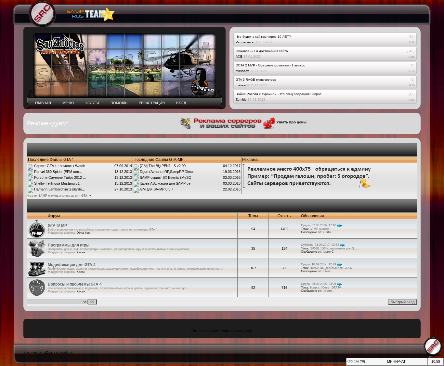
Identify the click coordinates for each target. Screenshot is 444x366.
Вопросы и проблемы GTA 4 (75, 284)
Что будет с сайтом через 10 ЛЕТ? (263, 36)
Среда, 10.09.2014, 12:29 (318, 264)
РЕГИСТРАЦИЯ (152, 103)
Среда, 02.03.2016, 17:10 (318, 225)
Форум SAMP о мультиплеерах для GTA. (57, 195)
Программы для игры (68, 245)
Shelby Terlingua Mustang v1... (58, 183)
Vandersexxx (245, 42)
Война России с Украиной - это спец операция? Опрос (278, 94)
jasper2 (328, 251)
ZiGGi (327, 232)
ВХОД (181, 103)
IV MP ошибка (319, 229)
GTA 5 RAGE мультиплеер (256, 79)
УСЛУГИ (92, 103)
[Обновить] (349, 363)
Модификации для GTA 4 (72, 264)
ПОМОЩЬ (119, 103)
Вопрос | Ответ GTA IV (325, 287)
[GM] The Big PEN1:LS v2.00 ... (164, 166)
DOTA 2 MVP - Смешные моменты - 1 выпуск (270, 65)
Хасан (81, 252)
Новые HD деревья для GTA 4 (331, 268)
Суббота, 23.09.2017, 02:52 (320, 244)
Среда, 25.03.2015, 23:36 (318, 284)
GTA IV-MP (57, 225)
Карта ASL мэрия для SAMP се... (166, 183)
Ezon (326, 271)
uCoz (48, 352)
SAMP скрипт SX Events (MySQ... (167, 177)
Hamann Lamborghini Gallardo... (59, 189)
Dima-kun (83, 232)
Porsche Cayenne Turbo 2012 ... (60, 177)
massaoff (242, 71)
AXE (239, 56)
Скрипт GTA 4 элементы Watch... (61, 166)
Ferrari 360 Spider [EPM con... (58, 172)
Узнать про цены (285, 122)
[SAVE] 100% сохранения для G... (333, 248)
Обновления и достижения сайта (262, 51)
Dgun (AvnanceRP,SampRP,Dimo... (168, 172)
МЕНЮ (68, 103)
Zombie (241, 99)
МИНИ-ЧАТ (396, 361)
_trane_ (328, 290)
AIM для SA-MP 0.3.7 (156, 189)
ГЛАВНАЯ (43, 103)
